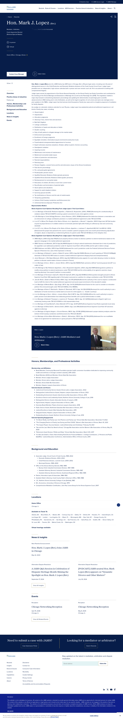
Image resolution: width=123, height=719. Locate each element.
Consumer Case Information (31, 669)
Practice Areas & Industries (84, 8)
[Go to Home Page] (14, 656)
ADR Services (69, 8)
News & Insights (100, 8)
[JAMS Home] (14, 8)
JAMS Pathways (112, 2)
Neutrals (41, 8)
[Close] (120, 716)
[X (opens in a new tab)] (108, 689)
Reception (35, 603)
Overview (10, 93)
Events (9, 120)
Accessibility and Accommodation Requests (36, 684)
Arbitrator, (16, 29)
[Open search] (114, 8)
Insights (9, 666)
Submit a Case (85, 2)
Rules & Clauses (50, 8)
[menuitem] (41, 8)
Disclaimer (26, 663)
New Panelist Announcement (41, 544)
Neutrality (26, 672)
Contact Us (26, 666)
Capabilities (10, 675)
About (110, 8)
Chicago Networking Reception (47, 606)
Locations (61, 8)
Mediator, (10, 29)
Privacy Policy (54, 717)
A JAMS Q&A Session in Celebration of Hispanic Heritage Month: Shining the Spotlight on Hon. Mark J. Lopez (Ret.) (50, 572)
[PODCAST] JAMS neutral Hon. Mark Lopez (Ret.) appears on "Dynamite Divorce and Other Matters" (96, 572)
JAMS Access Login (98, 2)
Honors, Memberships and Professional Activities (16, 105)
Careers (9, 678)
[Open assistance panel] (118, 505)
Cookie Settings (28, 675)
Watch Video (45, 345)
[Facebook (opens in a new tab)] (114, 690)
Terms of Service (28, 681)
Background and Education (17, 109)
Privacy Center (27, 678)
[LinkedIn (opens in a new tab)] (104, 689)
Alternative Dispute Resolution (41, 564)
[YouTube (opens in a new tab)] (111, 689)
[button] (111, 17)
